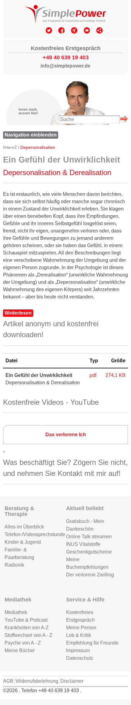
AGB (8, 681)
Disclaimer (71, 681)
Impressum (78, 650)
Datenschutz (79, 658)
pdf (93, 375)
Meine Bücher (20, 650)
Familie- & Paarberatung (19, 553)
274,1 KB (115, 375)
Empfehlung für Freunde (92, 642)
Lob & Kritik (78, 635)
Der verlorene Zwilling (90, 574)
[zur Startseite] (65, 14)
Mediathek (16, 612)
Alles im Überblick (24, 526)
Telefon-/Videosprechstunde (31, 534)
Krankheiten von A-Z (27, 627)
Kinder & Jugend (23, 542)
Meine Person (81, 627)
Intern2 (10, 147)
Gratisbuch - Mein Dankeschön (85, 525)
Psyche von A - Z (23, 642)
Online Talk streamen (89, 536)
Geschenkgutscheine (89, 551)
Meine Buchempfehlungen (87, 563)
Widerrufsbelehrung (37, 681)
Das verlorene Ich (65, 434)
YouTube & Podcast (26, 620)
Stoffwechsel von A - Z (28, 635)
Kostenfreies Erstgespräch (80, 616)
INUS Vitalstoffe (83, 544)
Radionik (14, 565)
